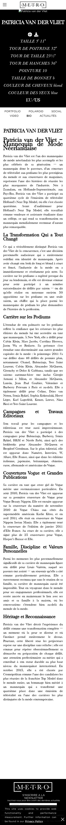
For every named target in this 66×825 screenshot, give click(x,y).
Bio (29, 115)
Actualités (48, 115)
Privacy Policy (34, 821)
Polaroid (36, 111)
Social (56, 111)
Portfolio (12, 111)
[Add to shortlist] (30, 35)
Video (14, 115)
